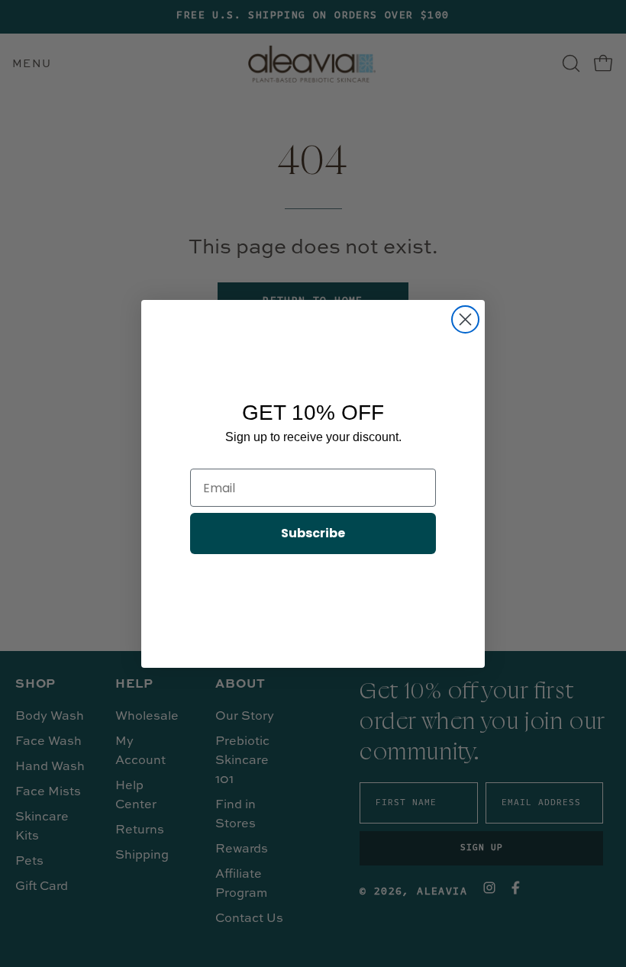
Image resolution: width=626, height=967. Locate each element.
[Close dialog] (465, 319)
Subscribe (313, 533)
